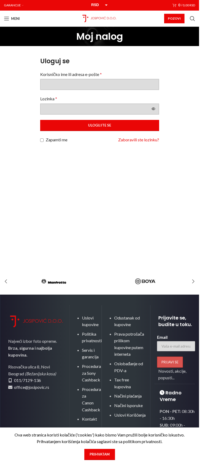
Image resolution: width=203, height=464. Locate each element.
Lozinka (48, 98)
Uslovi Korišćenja (130, 414)
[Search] (192, 18)
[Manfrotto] (54, 281)
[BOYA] (145, 281)
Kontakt (89, 418)
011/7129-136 (27, 380)
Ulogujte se (99, 125)
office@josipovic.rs (31, 387)
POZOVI (174, 18)
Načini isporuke (128, 405)
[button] (6, 281)
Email (162, 337)
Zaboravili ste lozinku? (138, 139)
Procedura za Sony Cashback (91, 373)
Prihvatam (100, 454)
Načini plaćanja (128, 395)
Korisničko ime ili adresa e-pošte (71, 74)
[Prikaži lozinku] (153, 109)
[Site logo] (99, 17)
